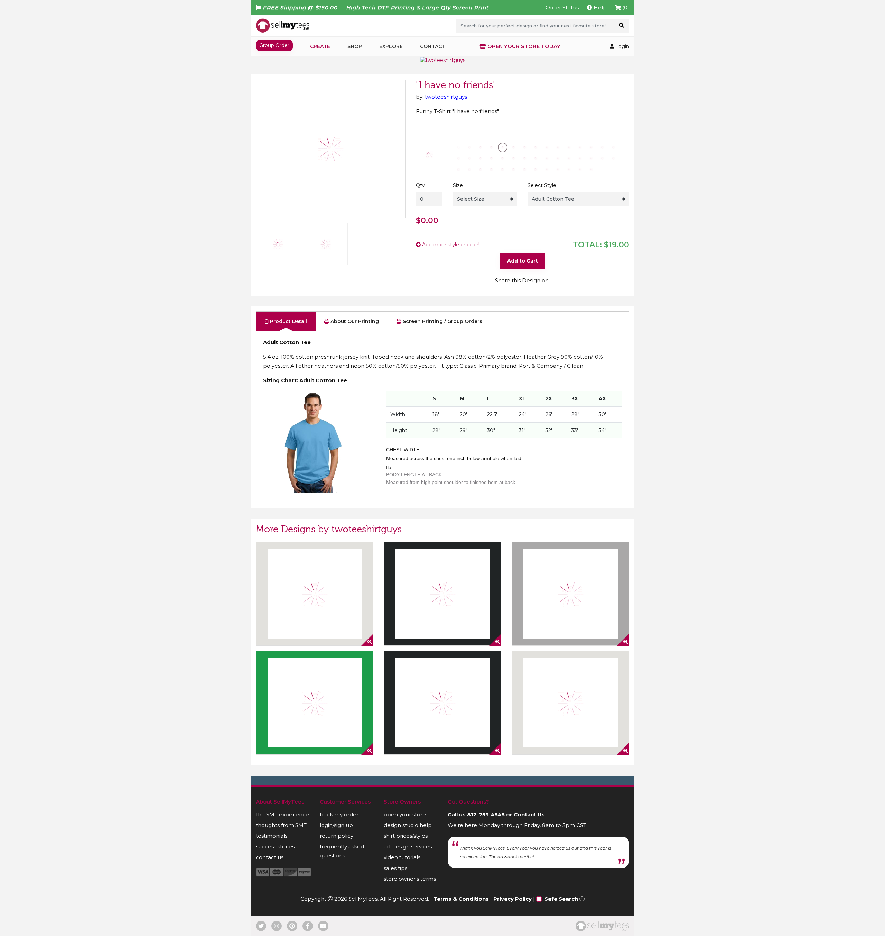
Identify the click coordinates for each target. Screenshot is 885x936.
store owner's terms (410, 878)
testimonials (271, 836)
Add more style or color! (450, 244)
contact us (269, 857)
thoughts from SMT (281, 825)
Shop (354, 46)
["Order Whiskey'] (442, 594)
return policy (336, 836)
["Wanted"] (314, 703)
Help (599, 7)
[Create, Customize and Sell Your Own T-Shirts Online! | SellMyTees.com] (282, 25)
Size (458, 185)
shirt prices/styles (406, 836)
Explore (391, 46)
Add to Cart (522, 261)
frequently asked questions (342, 851)
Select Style (542, 185)
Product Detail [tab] (288, 321)
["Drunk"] (442, 703)
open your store (405, 814)
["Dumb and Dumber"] (570, 703)
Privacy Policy (512, 899)
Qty (420, 185)
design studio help (408, 825)
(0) (625, 7)
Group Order (274, 45)
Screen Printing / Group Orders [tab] (441, 321)
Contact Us (529, 814)
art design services (408, 846)
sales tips (395, 868)
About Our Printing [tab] (354, 321)
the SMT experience (282, 814)
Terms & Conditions (461, 899)
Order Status (562, 7)
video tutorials (402, 857)
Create (320, 46)
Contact (432, 46)
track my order (339, 814)
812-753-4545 (486, 814)
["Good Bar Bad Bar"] (570, 594)
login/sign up (336, 825)
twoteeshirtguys (446, 96)
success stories (275, 846)
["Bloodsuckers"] (314, 594)
